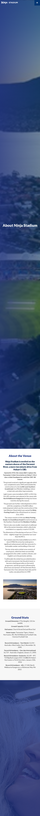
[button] (37, 3)
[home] (9, 2)
